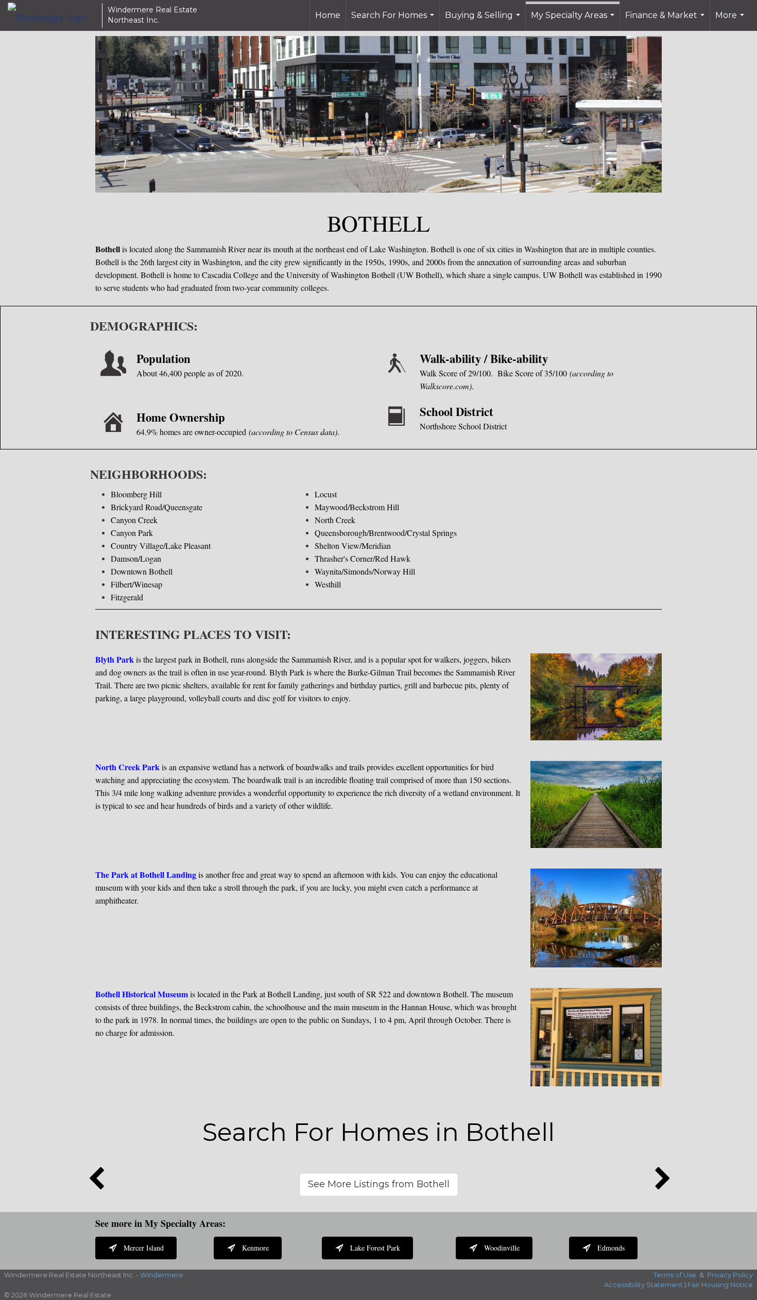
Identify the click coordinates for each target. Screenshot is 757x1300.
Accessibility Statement (643, 1284)
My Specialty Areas (574, 20)
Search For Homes (394, 20)
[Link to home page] (52, 15)
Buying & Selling (484, 20)
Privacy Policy (730, 1275)
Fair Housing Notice (720, 1284)
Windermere (161, 1275)
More (731, 20)
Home (327, 15)
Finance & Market (666, 20)
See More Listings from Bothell (379, 1184)
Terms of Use (674, 1275)
